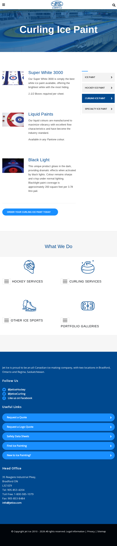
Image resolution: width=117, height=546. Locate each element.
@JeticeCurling (16, 393)
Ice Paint (90, 77)
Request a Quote (17, 417)
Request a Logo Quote (20, 426)
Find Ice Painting (17, 445)
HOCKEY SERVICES (27, 281)
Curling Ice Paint (95, 98)
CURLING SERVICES (85, 281)
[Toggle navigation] (6, 281)
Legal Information (75, 531)
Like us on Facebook (20, 398)
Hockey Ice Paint (95, 87)
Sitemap (101, 531)
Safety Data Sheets (18, 436)
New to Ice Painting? (19, 455)
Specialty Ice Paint (96, 108)
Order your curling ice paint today (29, 212)
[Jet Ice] (57, 4)
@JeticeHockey (16, 389)
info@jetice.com (11, 502)
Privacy (91, 531)
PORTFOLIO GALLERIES (80, 326)
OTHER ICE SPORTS (27, 320)
